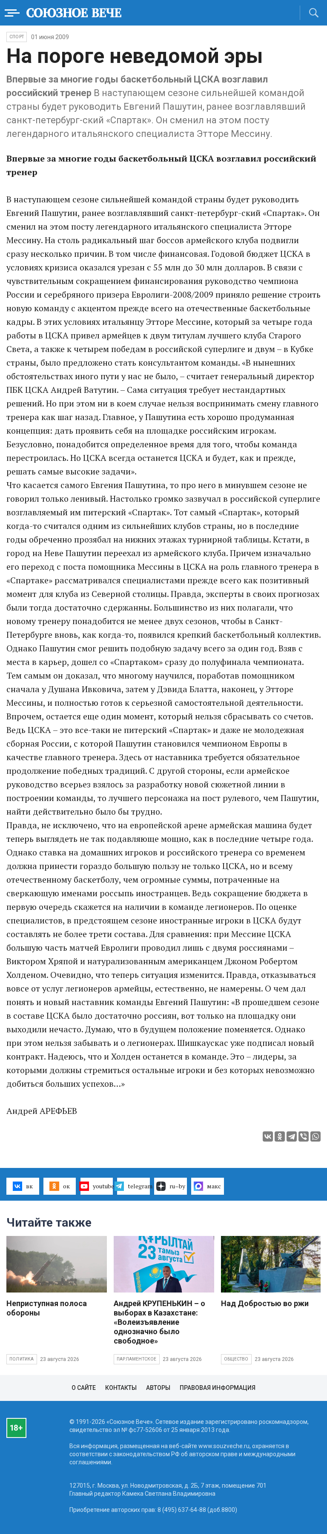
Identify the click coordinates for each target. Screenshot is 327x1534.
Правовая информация (217, 1387)
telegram (139, 1186)
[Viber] (303, 1136)
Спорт (16, 36)
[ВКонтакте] (268, 1136)
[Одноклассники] (280, 1136)
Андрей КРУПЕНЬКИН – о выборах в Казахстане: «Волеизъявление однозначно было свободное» (159, 1322)
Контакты (121, 1387)
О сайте (84, 1387)
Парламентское (137, 1359)
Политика (21, 1359)
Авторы (158, 1387)
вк (29, 1186)
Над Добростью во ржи (265, 1303)
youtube (103, 1186)
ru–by (177, 1186)
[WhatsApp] (315, 1136)
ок (66, 1186)
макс (214, 1186)
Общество (236, 1359)
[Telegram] (292, 1136)
